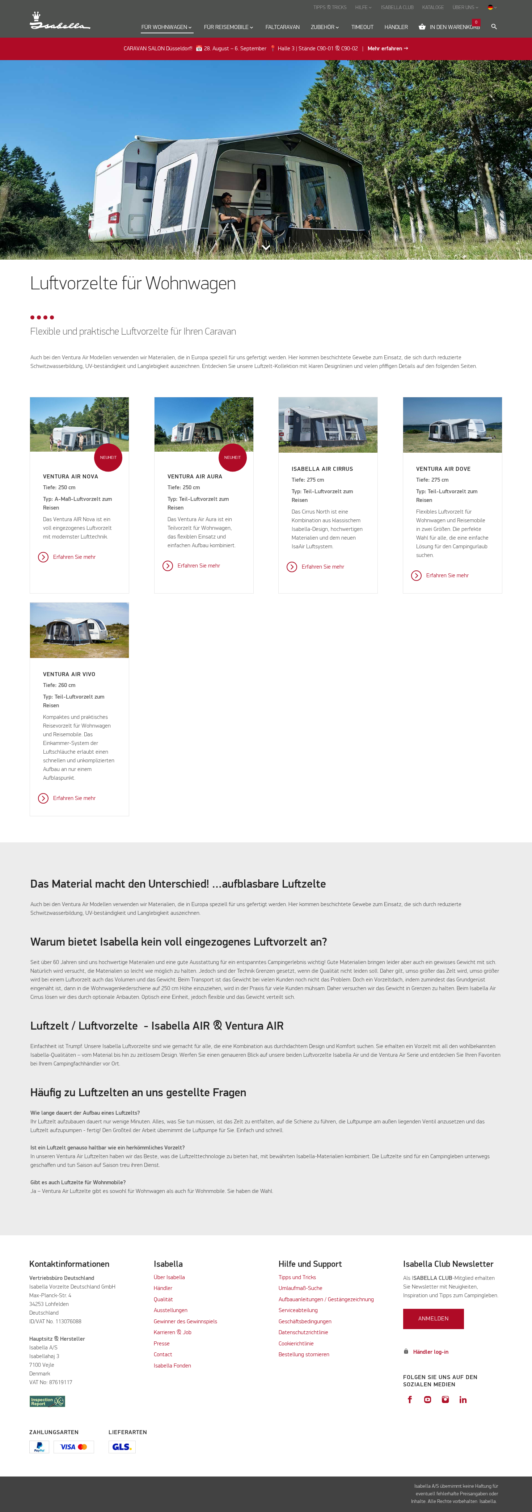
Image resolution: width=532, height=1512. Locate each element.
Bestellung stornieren (304, 1355)
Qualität (163, 1300)
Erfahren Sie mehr (74, 557)
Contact (163, 1355)
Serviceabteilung (298, 1311)
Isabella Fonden (172, 1366)
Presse (162, 1344)
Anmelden (433, 1319)
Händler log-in (430, 1352)
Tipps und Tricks (297, 1278)
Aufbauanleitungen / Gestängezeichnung (326, 1300)
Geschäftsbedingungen (305, 1322)
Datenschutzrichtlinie (303, 1333)
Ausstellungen (170, 1311)
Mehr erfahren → (388, 49)
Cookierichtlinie (296, 1344)
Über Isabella (169, 1278)
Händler (163, 1288)
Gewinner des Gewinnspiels (185, 1322)
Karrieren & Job (172, 1333)
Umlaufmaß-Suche (301, 1288)
